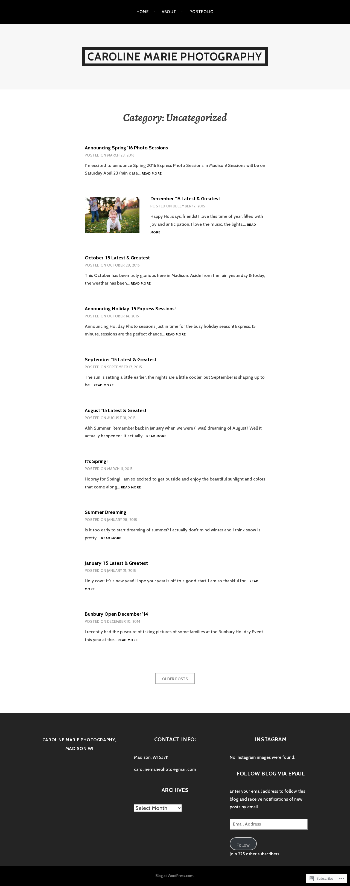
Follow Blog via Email (271, 773)
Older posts (175, 678)
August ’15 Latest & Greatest (116, 410)
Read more (152, 173)
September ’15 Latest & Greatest (120, 360)
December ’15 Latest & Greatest (185, 199)
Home (142, 11)
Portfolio (201, 11)
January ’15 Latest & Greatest (116, 563)
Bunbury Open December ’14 (116, 614)
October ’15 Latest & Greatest (117, 258)
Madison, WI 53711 (151, 757)
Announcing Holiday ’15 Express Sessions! (130, 309)
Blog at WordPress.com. (175, 875)
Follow (243, 845)
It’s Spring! (96, 461)
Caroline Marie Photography (175, 56)
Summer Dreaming (105, 512)
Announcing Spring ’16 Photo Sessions (126, 148)
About (169, 11)
